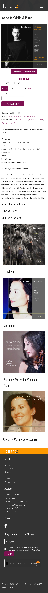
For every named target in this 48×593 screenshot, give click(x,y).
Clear (28, 88)
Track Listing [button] (8, 210)
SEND (9, 554)
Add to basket (13, 104)
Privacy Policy (10, 482)
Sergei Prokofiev (21, 123)
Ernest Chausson (36, 119)
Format (4, 88)
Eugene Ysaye (7, 123)
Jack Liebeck (13, 116)
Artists (7, 465)
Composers (9, 468)
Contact (7, 475)
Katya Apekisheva (27, 116)
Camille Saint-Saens (20, 119)
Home (7, 478)
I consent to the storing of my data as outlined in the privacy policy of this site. (24, 548)
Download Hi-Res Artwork (24, 71)
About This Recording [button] (12, 204)
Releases (8, 472)
